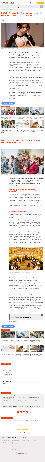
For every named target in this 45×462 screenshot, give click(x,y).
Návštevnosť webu (26, 440)
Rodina (27, 420)
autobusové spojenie (15, 302)
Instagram (21, 434)
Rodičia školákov (4, 9)
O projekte (35, 439)
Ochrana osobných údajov (16, 446)
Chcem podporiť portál (22, 429)
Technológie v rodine (7, 370)
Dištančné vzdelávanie (20, 420)
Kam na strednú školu (7, 379)
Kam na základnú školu (7, 376)
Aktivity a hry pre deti (7, 372)
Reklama (24, 439)
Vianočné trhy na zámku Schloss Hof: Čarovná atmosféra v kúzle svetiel (16, 404)
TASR (6, 20)
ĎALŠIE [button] (37, 7)
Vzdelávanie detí (6, 365)
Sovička (31, 7)
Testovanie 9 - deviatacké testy (9, 385)
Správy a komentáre (12, 9)
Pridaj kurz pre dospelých (6, 442)
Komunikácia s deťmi (11, 420)
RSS (23, 446)
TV (15, 7)
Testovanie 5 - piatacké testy (8, 388)
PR (1, 147)
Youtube (22, 434)
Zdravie (4, 383)
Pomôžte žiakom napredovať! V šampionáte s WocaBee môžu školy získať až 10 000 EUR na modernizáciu (20, 401)
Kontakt (24, 443)
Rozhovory (37, 420)
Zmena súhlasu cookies (16, 449)
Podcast (21, 7)
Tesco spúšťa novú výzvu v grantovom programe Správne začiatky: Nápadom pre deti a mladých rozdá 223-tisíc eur (21, 398)
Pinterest (24, 434)
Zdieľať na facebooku (8, 103)
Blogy (26, 7)
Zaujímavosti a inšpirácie (7, 374)
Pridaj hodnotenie (5, 443)
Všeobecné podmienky (16, 439)
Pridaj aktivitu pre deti (5, 440)
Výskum (32, 420)
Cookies (13, 448)
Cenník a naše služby (26, 442)
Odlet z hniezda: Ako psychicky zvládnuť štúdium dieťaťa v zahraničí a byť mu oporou (19, 395)
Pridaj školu (4, 439)
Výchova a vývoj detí (6, 368)
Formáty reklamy (26, 445)
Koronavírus (4, 420)
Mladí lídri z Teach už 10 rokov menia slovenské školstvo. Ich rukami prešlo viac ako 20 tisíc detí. (21, 406)
